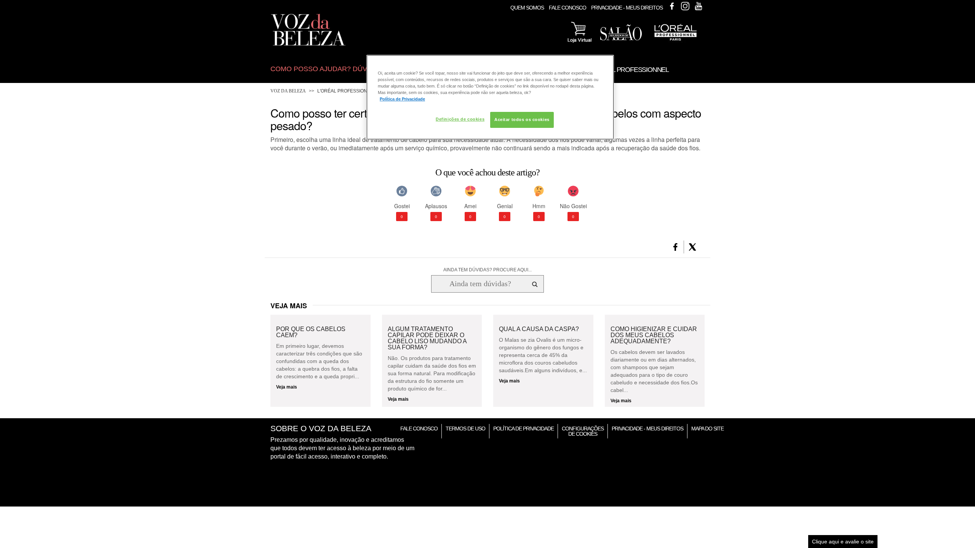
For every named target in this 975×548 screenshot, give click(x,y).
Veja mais (286, 387)
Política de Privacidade (523, 428)
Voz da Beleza (288, 91)
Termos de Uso (465, 428)
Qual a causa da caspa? (539, 329)
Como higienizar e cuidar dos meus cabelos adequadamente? (654, 335)
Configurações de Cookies (583, 431)
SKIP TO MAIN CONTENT (300, 2)
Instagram (685, 6)
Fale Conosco (567, 8)
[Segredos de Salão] (621, 38)
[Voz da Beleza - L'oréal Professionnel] (675, 41)
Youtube (698, 6)
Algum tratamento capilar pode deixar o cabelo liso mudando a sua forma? (427, 338)
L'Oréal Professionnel (346, 91)
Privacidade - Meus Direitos (627, 8)
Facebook (672, 6)
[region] (490, 97)
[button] (675, 247)
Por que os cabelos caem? (310, 332)
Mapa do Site (707, 428)
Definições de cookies (460, 119)
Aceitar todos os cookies (522, 119)
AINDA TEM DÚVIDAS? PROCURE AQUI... (487, 270)
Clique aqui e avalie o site (843, 541)
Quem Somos (527, 8)
